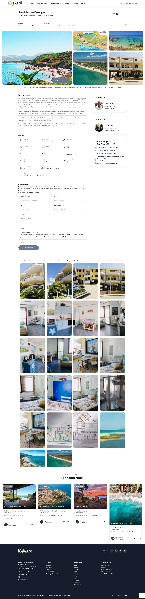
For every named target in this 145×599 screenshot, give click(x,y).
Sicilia (75, 576)
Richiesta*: (23, 214)
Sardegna (76, 580)
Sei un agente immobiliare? (53, 574)
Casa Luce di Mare (117, 528)
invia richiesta (28, 247)
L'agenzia (66, 3)
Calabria (76, 574)
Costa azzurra (77, 585)
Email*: (56, 196)
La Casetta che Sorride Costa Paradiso (16, 511)
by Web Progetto (66, 595)
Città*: (21, 205)
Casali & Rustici (105, 571)
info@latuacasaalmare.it (113, 108)
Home (32, 3)
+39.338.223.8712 (111, 128)
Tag (60, 595)
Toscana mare (77, 567)
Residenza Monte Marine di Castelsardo (53, 511)
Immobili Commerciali (107, 574)
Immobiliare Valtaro (31, 595)
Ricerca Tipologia (55, 3)
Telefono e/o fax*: (59, 205)
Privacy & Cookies (116, 595)
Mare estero (77, 587)
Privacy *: (22, 228)
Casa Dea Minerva (81, 511)
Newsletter (49, 567)
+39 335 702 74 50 (25, 580)
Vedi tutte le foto (62, 80)
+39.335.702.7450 (111, 106)
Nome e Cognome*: (25, 196)
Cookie (125, 595)
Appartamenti (105, 565)
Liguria (75, 565)
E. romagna (77, 582)
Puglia (75, 571)
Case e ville (104, 567)
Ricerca (83, 3)
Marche (76, 578)
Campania (76, 569)
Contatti (75, 3)
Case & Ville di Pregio (106, 569)
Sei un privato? (50, 571)
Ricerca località (42, 3)
